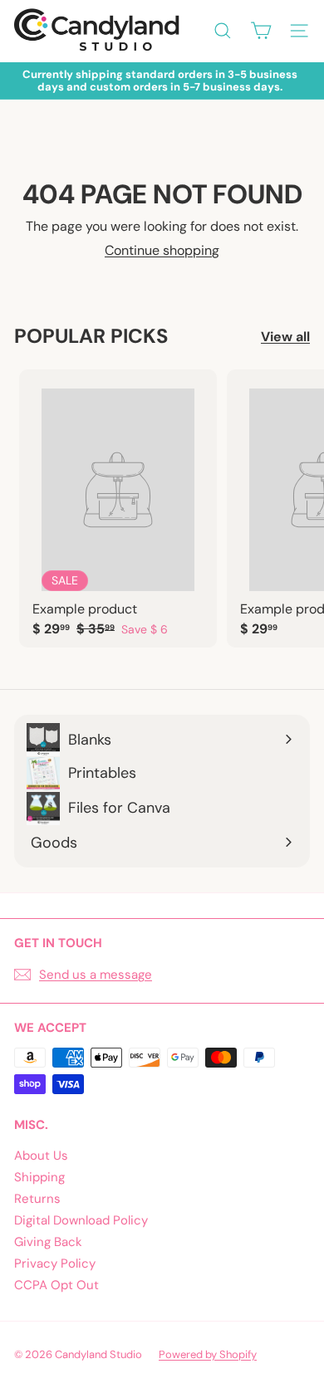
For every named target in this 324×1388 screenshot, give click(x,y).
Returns (37, 1198)
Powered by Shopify (208, 1354)
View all (285, 337)
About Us (41, 1155)
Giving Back (48, 1242)
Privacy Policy (55, 1263)
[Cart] (261, 31)
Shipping (39, 1177)
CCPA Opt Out (56, 1285)
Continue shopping (162, 250)
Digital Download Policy (81, 1220)
